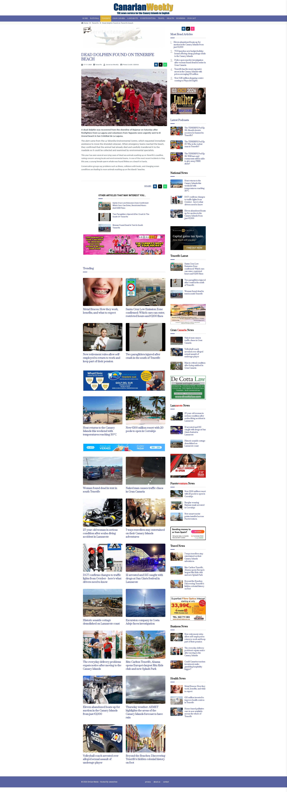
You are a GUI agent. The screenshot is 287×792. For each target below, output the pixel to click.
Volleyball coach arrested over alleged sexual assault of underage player (100, 759)
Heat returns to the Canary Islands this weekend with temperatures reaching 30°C (100, 431)
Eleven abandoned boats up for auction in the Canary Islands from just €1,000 (101, 710)
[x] (161, 65)
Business (180, 18)
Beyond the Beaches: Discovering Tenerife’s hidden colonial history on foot (145, 759)
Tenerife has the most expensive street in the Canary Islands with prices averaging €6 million (188, 71)
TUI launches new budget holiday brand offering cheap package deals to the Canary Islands (190, 53)
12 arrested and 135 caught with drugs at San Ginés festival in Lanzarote (144, 578)
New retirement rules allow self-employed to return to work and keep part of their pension (101, 358)
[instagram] (193, 29)
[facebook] (156, 65)
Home (85, 18)
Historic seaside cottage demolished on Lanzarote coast (101, 622)
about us (157, 782)
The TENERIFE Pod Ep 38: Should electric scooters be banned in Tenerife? (195, 132)
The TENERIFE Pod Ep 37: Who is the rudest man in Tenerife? (195, 144)
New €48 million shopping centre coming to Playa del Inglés (188, 79)
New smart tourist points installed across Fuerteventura (194, 516)
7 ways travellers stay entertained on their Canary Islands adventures (145, 533)
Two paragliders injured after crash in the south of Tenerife (143, 356)
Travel (161, 18)
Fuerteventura (148, 18)
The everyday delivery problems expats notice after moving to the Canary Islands (102, 665)
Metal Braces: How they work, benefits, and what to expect (100, 311)
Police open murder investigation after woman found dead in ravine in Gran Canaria (190, 62)
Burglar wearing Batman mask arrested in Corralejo (194, 505)
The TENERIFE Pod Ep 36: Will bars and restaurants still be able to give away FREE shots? (195, 158)
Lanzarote (132, 18)
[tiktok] (188, 29)
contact (166, 782)
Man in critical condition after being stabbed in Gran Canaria (195, 365)
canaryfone (113, 782)
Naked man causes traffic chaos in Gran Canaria (144, 489)
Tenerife (105, 18)
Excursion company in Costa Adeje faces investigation (143, 622)
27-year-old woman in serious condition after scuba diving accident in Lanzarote (100, 533)
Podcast (191, 18)
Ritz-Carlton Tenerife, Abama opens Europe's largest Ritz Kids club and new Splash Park (144, 665)
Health (170, 18)
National (94, 18)
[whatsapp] (165, 65)
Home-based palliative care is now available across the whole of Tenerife (194, 713)
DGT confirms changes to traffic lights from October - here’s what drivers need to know (102, 578)
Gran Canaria (118, 18)
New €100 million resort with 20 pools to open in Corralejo (144, 429)
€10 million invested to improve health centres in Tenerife (194, 700)
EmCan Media (93, 782)
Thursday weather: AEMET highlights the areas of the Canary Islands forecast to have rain (144, 712)
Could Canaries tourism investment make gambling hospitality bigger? (195, 666)
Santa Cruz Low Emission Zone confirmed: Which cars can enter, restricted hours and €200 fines (131, 205)
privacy (148, 782)
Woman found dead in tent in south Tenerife (194, 292)
